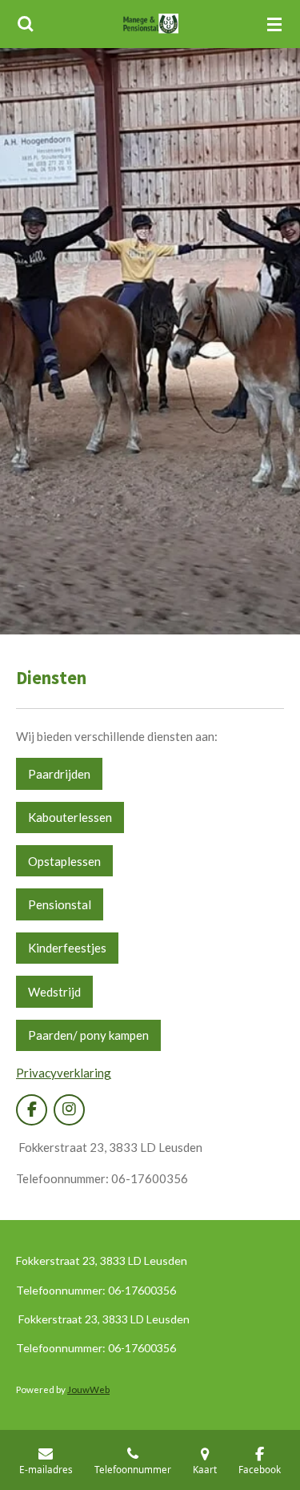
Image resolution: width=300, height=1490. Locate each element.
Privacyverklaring (63, 1072)
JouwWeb (88, 1389)
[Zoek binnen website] (25, 24)
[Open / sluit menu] (274, 24)
